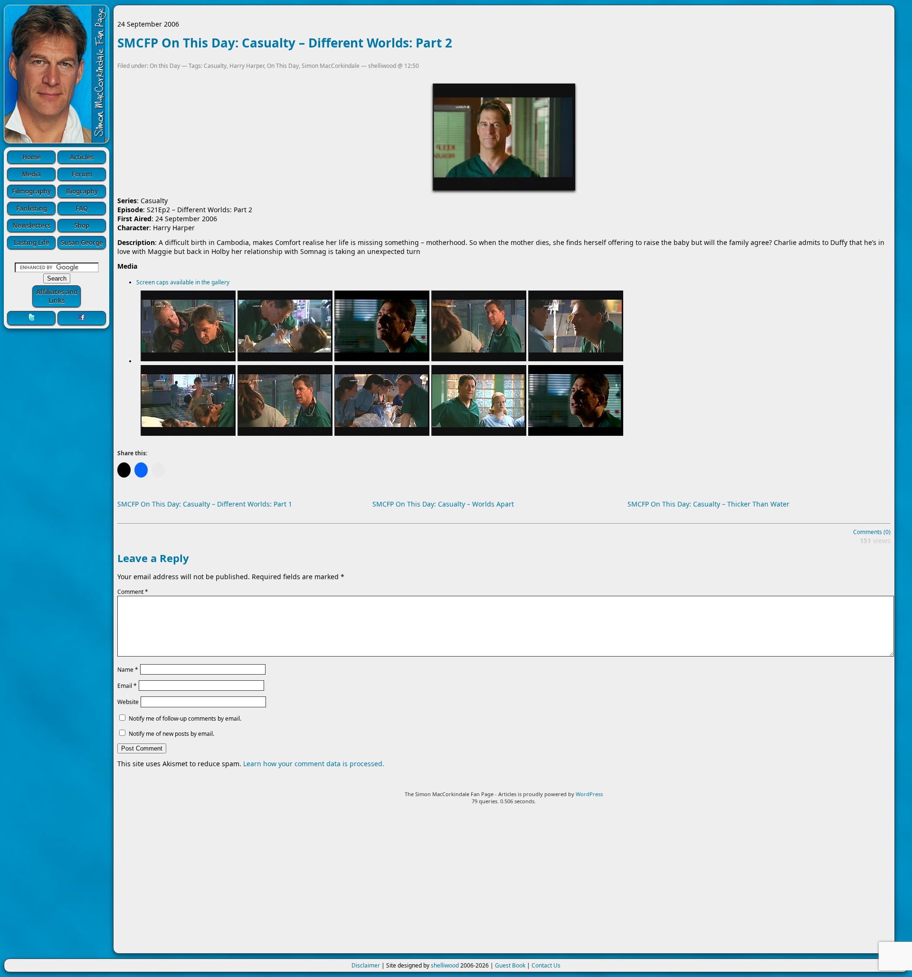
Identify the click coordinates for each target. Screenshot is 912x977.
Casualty (215, 66)
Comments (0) (872, 532)
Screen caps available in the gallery (182, 282)
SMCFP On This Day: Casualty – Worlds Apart (443, 503)
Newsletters (31, 225)
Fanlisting (31, 208)
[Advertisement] (504, 883)
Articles (82, 157)
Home (31, 157)
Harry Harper (246, 66)
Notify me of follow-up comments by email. (185, 718)
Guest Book (510, 965)
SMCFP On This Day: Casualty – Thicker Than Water (708, 503)
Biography (82, 191)
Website (128, 702)
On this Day (165, 66)
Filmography (31, 191)
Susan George (82, 242)
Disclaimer (366, 965)
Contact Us (546, 965)
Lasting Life (31, 242)
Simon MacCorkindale (331, 66)
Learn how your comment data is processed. (313, 763)
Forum (82, 174)
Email (127, 686)
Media (31, 174)
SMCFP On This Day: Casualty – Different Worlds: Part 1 (204, 503)
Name (127, 669)
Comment (132, 592)
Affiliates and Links (56, 296)
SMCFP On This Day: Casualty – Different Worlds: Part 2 (284, 42)
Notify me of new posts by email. (171, 734)
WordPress (589, 794)
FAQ (82, 208)
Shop (81, 225)
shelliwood (445, 965)
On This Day (283, 66)
